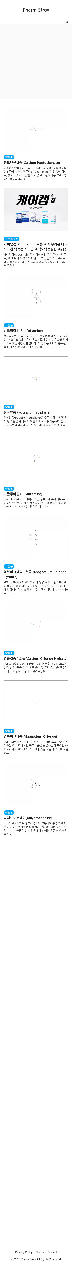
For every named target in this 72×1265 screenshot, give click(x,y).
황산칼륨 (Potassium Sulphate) (27, 412)
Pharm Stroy (36, 10)
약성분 (9, 157)
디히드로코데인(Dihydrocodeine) (28, 818)
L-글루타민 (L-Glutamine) (23, 494)
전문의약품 (11, 238)
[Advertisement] (36, 61)
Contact (52, 1252)
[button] (67, 22)
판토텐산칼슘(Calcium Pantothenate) (32, 162)
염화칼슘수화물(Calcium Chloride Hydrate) (36, 658)
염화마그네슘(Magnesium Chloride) (30, 736)
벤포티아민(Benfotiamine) (23, 330)
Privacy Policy (23, 1252)
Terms (40, 1252)
